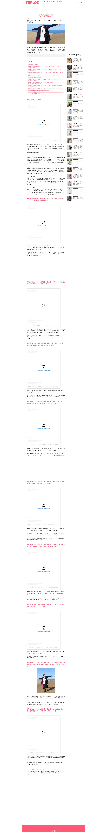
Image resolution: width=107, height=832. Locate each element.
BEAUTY (47, 1)
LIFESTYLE (50, 1)
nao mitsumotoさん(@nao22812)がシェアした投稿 (38, 140)
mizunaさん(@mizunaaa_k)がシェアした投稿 (37, 444)
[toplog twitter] (82, 2)
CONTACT (58, 826)
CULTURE (57, 1)
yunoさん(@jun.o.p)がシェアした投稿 (36, 752)
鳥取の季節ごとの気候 (33, 64)
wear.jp (28, 693)
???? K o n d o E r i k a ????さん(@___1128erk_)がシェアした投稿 (42, 647)
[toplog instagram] (79, 2)
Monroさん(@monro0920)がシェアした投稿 (37, 524)
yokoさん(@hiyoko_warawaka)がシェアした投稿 (38, 386)
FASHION (43, 1)
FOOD (54, 1)
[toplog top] (32, 2)
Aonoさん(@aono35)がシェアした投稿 (36, 241)
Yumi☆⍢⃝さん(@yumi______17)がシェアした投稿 (38, 325)
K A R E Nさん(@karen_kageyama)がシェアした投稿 (39, 587)
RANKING (60, 1)
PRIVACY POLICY (63, 826)
